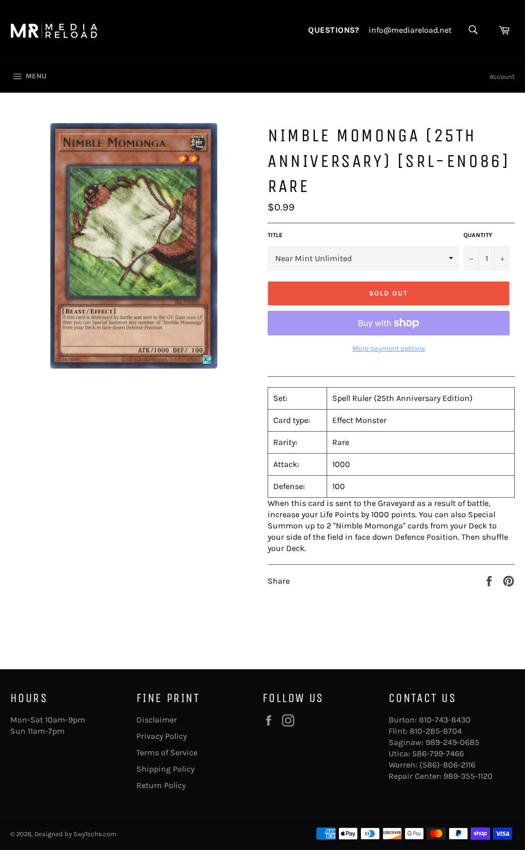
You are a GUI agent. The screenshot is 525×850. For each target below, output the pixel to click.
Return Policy (161, 785)
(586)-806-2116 (447, 765)
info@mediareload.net (410, 30)
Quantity (477, 235)
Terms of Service (166, 752)
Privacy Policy (161, 736)
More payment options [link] (388, 348)
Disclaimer (156, 720)
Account (502, 76)
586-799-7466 (438, 753)
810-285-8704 (436, 731)
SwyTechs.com (94, 834)
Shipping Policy (165, 769)
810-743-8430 (445, 720)
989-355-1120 (468, 776)
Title (275, 235)
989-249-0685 (452, 742)
